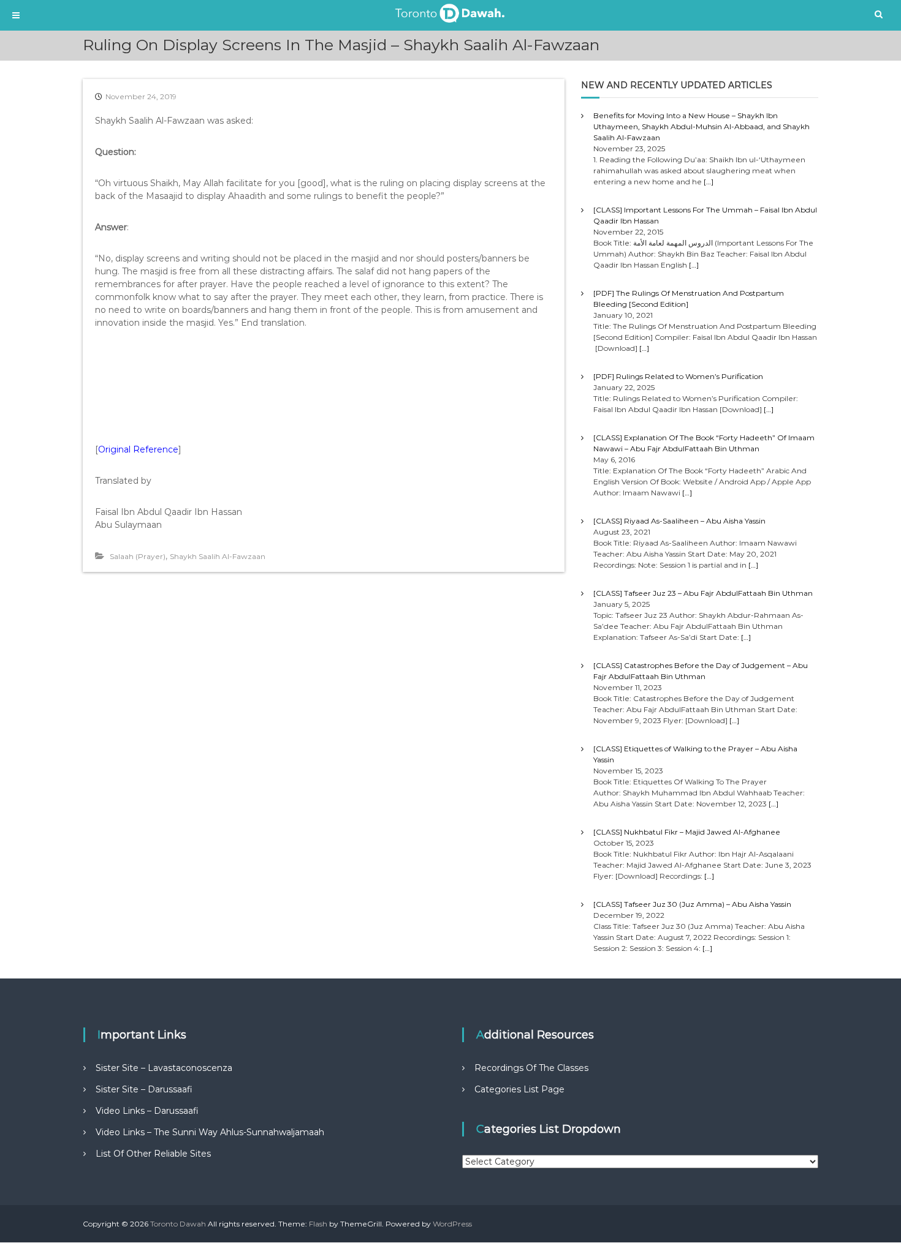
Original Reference (138, 449)
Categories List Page (519, 1089)
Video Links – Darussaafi (147, 1110)
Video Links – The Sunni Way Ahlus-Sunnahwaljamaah (210, 1132)
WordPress (452, 1223)
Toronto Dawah (178, 1223)
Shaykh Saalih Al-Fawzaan (217, 556)
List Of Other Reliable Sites (153, 1153)
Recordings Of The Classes (531, 1067)
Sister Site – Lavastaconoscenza (164, 1067)
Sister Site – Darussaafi (144, 1089)
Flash (318, 1223)
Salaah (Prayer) (137, 556)
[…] (708, 181)
